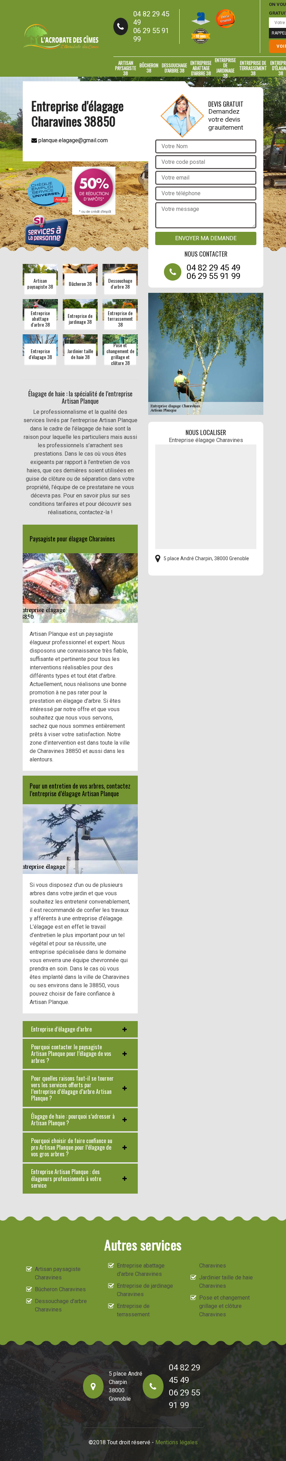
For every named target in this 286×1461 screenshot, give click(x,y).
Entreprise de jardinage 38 (225, 68)
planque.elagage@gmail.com (72, 140)
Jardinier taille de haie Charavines (226, 1281)
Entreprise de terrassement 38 (253, 68)
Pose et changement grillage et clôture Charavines (224, 1306)
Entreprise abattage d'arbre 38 (200, 68)
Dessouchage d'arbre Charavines (61, 1305)
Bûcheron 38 (149, 68)
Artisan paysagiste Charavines (58, 1273)
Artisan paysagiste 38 (125, 68)
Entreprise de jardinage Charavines (145, 1290)
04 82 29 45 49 (151, 18)
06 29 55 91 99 (151, 34)
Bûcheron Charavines (60, 1289)
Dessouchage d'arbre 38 (174, 68)
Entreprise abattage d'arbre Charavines (141, 1269)
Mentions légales (176, 1442)
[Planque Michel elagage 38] (61, 37)
